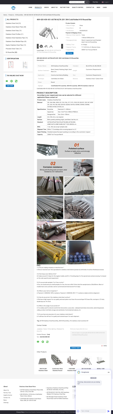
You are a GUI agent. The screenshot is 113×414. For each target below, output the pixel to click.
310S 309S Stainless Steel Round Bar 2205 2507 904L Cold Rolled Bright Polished (71, 369)
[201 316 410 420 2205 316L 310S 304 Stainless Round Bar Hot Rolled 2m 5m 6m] (86, 361)
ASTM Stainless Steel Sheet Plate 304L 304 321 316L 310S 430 (31, 390)
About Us (54, 7)
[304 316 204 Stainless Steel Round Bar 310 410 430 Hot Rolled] (43, 361)
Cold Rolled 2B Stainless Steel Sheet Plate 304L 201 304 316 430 (30, 399)
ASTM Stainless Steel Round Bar (49, 321)
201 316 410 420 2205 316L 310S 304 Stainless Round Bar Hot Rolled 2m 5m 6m (86, 369)
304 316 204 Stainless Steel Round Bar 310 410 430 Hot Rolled (43, 369)
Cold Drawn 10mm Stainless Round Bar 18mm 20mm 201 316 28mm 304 (57, 369)
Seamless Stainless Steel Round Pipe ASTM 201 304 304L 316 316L (57, 388)
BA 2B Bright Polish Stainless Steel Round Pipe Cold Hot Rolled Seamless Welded (57, 398)
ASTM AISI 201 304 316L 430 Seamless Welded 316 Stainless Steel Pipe (58, 393)
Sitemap (6, 402)
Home (30, 7)
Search (87, 2)
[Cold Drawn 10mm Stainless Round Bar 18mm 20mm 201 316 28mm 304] (57, 361)
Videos (46, 7)
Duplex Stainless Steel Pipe (14, 45)
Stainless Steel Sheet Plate (14, 27)
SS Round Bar (19, 15)
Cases (105, 7)
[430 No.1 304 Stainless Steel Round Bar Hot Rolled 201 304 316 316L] (100, 361)
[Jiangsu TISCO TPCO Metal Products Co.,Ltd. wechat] (17, 81)
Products (38, 7)
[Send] (108, 411)
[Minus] (109, 372)
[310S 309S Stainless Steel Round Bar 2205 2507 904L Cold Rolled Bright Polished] (72, 361)
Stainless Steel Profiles (13, 34)
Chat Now (95, 2)
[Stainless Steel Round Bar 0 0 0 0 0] (47, 33)
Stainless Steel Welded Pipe (15, 41)
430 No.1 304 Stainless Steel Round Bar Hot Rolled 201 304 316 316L (100, 369)
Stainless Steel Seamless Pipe (15, 38)
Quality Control (77, 7)
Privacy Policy (20, 412)
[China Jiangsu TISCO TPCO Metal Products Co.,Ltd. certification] (11, 65)
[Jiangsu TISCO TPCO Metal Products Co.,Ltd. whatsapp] (12, 81)
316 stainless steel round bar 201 (79, 321)
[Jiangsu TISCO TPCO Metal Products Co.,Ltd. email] (8, 81)
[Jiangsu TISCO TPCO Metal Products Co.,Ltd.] (13, 8)
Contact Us (90, 7)
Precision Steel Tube (12, 49)
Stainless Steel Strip (12, 30)
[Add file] (78, 411)
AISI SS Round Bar (64, 321)
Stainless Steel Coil (12, 23)
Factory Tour (64, 7)
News (98, 7)
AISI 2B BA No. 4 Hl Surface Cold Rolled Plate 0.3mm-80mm (31, 395)
